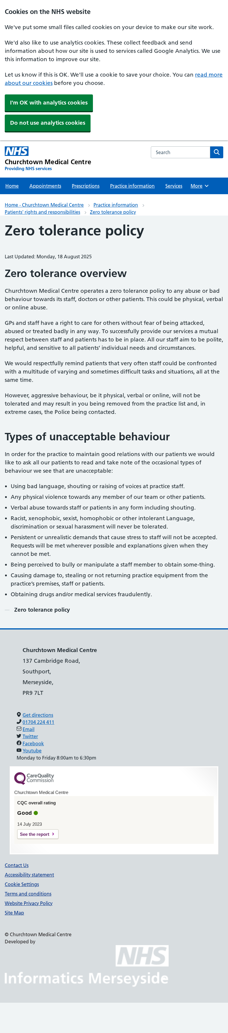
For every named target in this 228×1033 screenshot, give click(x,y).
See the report (34, 834)
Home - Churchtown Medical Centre (44, 205)
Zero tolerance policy (113, 212)
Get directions (38, 715)
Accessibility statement (29, 875)
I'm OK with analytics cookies (49, 102)
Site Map (14, 913)
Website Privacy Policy (29, 903)
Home (12, 186)
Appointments (45, 186)
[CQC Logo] (34, 783)
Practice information (132, 186)
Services (173, 186)
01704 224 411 (38, 722)
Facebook (33, 743)
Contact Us (16, 865)
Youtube (32, 751)
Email (28, 729)
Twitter (30, 736)
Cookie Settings (22, 884)
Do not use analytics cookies (47, 122)
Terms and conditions (28, 894)
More (199, 186)
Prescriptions (85, 186)
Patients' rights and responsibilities (42, 212)
